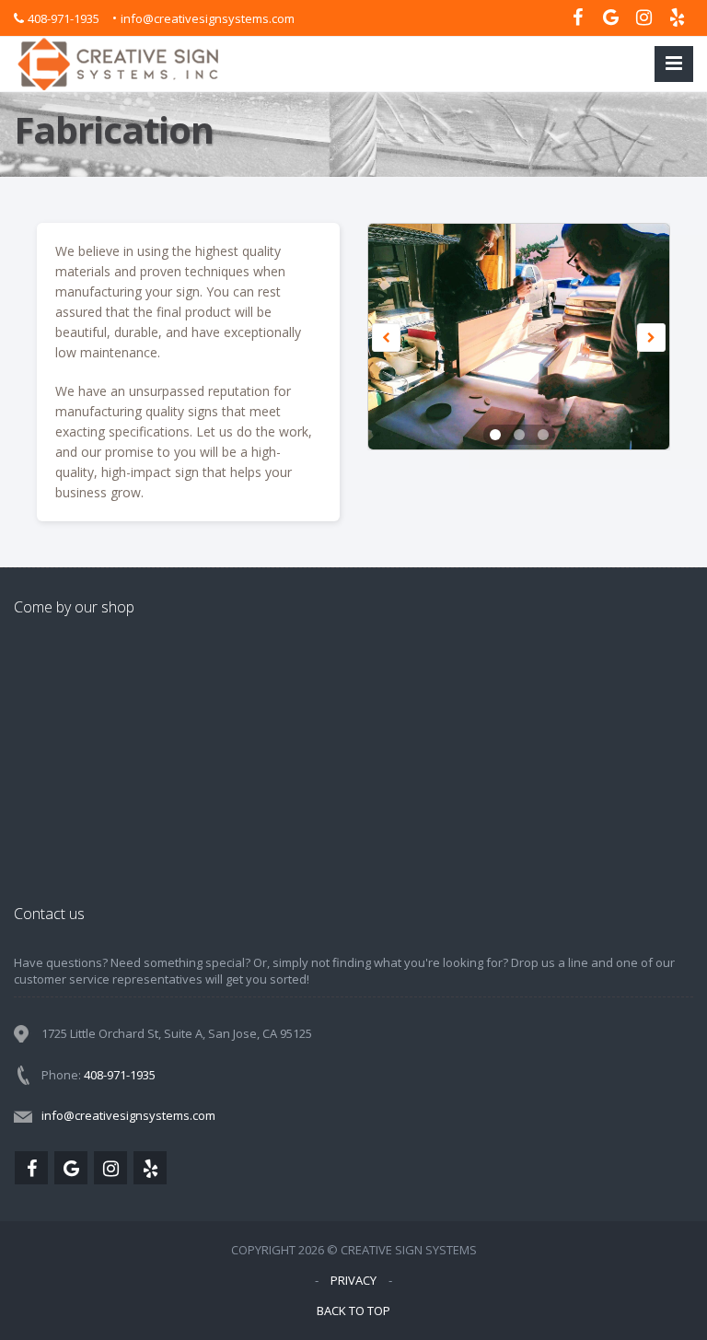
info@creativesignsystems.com (208, 18)
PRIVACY (353, 1280)
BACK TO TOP (353, 1310)
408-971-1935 (63, 18)
